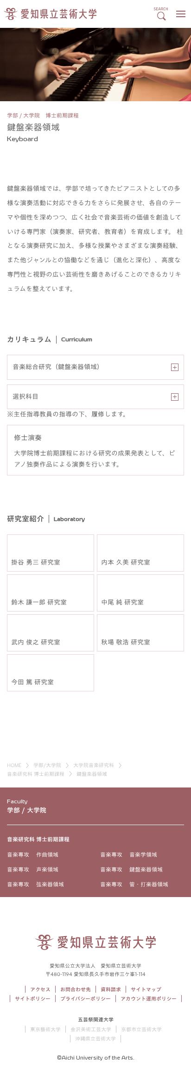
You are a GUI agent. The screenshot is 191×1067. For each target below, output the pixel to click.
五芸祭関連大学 (96, 1019)
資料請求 (111, 989)
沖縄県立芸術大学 (95, 1038)
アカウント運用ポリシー (149, 998)
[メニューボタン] (180, 14)
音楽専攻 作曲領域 (32, 854)
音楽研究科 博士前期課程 (35, 773)
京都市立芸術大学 (141, 1029)
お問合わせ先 (75, 989)
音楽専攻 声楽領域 (32, 869)
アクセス (40, 989)
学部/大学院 (47, 765)
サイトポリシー (33, 998)
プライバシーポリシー (85, 998)
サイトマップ (146, 989)
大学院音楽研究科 (93, 765)
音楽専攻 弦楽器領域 (35, 884)
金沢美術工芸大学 (90, 1029)
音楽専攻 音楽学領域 (128, 854)
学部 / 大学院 (26, 810)
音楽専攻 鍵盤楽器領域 (131, 869)
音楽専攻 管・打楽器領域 (134, 884)
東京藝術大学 (45, 1029)
